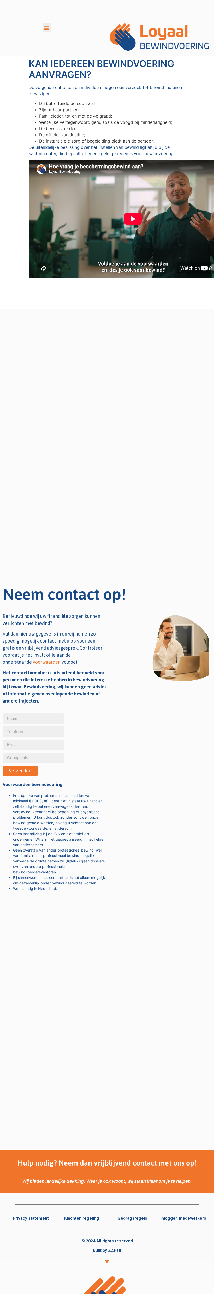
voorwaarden (47, 662)
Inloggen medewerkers (183, 1218)
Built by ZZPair (107, 1250)
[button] (47, 27)
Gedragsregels (132, 1218)
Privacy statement (31, 1218)
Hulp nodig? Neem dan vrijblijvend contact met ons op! (107, 1163)
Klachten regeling (81, 1218)
